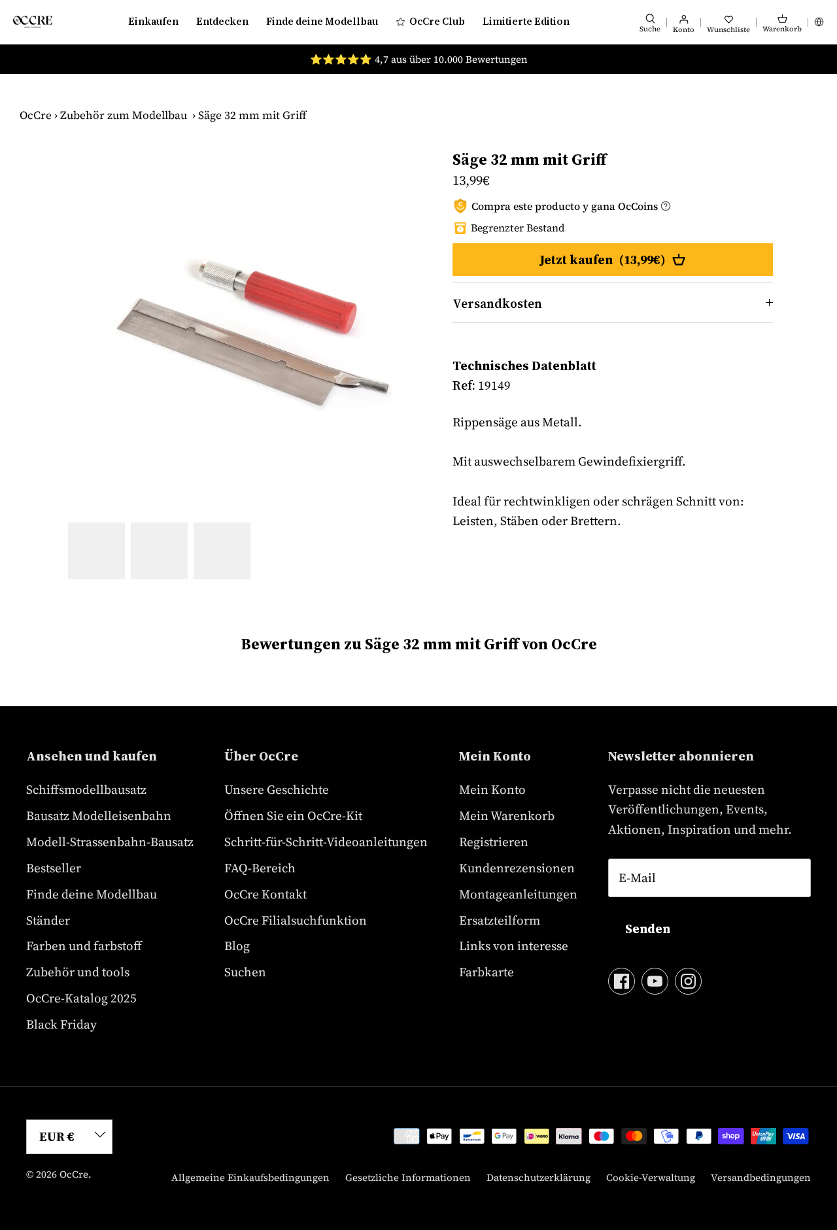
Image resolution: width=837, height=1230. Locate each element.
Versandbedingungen (761, 1177)
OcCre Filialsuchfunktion (295, 920)
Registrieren (493, 841)
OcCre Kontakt (265, 893)
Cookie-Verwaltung (650, 1177)
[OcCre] (32, 22)
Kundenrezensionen (517, 867)
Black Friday (61, 1024)
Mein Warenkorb (507, 815)
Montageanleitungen (518, 893)
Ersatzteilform (499, 920)
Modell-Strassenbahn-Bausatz (110, 841)
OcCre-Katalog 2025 (81, 997)
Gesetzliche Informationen (408, 1177)
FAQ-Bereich (260, 867)
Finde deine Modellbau (322, 21)
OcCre (36, 115)
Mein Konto (492, 789)
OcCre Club (437, 21)
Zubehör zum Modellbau (123, 115)
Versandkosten (497, 303)
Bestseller (53, 867)
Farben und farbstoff (84, 945)
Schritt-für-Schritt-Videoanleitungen (326, 841)
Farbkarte (486, 971)
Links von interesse (513, 945)
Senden (647, 928)
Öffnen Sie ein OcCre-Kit (293, 815)
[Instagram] (688, 981)
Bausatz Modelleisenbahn (98, 815)
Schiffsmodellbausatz (86, 789)
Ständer (48, 920)
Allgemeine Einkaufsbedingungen (250, 1177)
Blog (237, 945)
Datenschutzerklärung (538, 1177)
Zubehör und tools (77, 971)
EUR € (57, 1136)
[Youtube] (654, 981)
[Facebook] (621, 981)
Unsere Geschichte (276, 789)
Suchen (245, 971)
